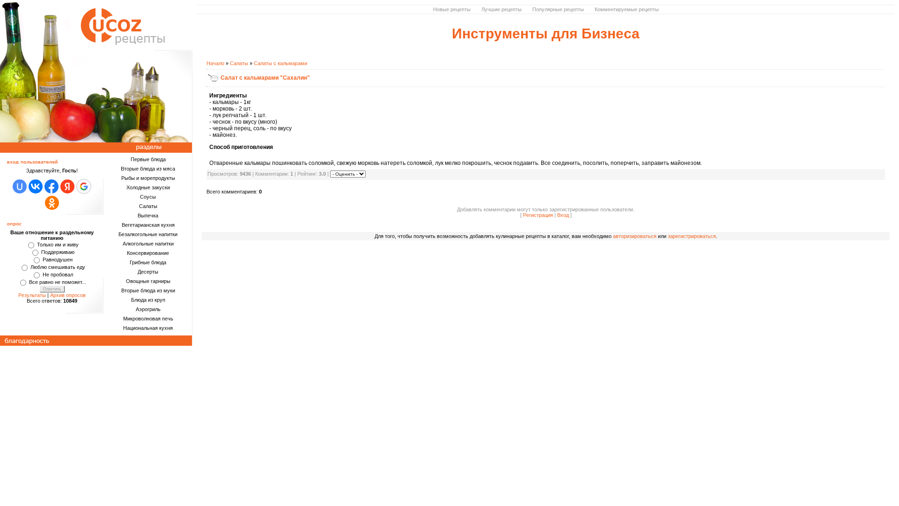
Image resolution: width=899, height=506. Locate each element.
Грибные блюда (148, 262)
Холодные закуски (148, 187)
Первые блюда (148, 159)
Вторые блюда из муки (148, 290)
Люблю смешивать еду (57, 267)
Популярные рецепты (558, 9)
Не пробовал (58, 274)
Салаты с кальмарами (280, 63)
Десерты (148, 272)
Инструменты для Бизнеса (546, 33)
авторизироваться (634, 236)
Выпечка (148, 215)
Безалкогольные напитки (147, 234)
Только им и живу (58, 244)
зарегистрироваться (692, 236)
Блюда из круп (148, 300)
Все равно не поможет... (57, 282)
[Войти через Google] (83, 186)
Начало (215, 63)
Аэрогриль (148, 309)
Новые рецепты (452, 9)
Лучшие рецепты (501, 9)
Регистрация (538, 215)
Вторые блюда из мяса (148, 168)
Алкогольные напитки (148, 243)
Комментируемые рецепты (627, 9)
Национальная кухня (148, 328)
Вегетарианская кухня (148, 225)
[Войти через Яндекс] (67, 186)
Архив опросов (68, 295)
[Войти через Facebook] (51, 186)
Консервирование (148, 253)
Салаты (148, 206)
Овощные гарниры (148, 281)
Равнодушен (58, 259)
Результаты (32, 295)
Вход (563, 215)
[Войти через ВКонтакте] (36, 186)
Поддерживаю (57, 252)
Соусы (148, 197)
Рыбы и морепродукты (148, 178)
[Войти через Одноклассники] (52, 203)
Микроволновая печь (148, 318)
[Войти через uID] (20, 186)
